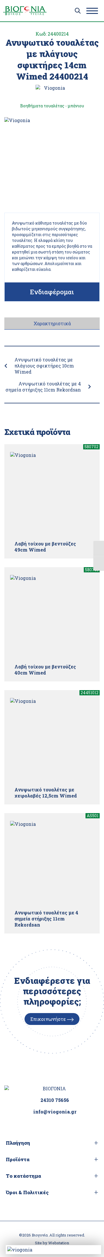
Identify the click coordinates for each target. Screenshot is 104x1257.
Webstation (58, 1242)
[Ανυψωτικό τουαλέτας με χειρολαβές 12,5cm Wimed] (52, 740)
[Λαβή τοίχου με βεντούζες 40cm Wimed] (52, 617)
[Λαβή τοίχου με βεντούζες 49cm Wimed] (52, 494)
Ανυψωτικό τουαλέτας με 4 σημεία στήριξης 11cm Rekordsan (43, 387)
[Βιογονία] (25, 11)
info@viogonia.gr (55, 1112)
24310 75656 (54, 1100)
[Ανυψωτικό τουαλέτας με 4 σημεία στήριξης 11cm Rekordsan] (52, 863)
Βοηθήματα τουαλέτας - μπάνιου (52, 106)
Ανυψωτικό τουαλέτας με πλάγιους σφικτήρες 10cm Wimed (44, 365)
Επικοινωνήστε (48, 1019)
